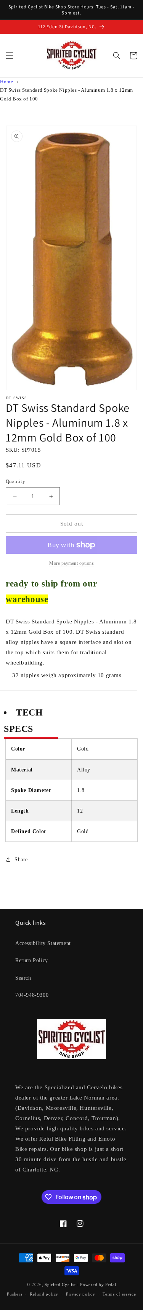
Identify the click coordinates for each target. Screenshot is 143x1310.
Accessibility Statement (43, 943)
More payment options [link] (71, 563)
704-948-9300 (31, 995)
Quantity (15, 481)
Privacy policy (80, 1294)
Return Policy (31, 960)
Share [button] (21, 859)
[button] (9, 55)
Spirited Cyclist (60, 1284)
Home (6, 81)
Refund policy (44, 1294)
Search (23, 978)
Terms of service (119, 1294)
